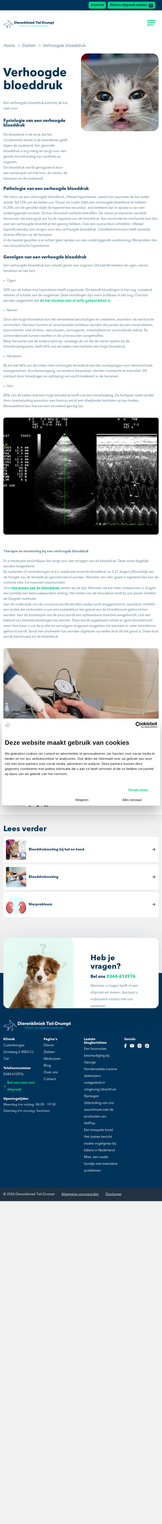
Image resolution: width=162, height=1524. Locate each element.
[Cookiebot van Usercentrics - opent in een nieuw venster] (138, 725)
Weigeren (81, 800)
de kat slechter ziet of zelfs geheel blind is (75, 301)
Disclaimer (113, 1194)
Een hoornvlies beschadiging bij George (96, 1055)
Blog (47, 1065)
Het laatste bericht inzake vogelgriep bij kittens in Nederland (100, 1143)
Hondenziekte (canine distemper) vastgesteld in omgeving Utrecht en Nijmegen (100, 1083)
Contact (97, 5)
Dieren (49, 1045)
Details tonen (138, 790)
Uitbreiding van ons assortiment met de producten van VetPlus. (99, 1113)
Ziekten (49, 1052)
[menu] (151, 24)
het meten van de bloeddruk (35, 588)
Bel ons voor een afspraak (21, 1086)
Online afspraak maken (128, 5)
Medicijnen (52, 1059)
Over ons (51, 1072)
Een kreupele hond (98, 1130)
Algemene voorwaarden (80, 1194)
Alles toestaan (132, 800)
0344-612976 (121, 977)
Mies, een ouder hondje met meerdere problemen (100, 1164)
